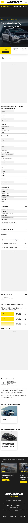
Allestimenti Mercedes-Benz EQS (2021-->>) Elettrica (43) (11, 309)
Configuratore (16, 389)
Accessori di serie (7, 229)
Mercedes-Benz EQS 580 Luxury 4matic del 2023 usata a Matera (8, 444)
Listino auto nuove (17, 6)
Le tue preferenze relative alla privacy (9, 522)
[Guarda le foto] (14, 32)
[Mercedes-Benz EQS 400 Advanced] (25, 319)
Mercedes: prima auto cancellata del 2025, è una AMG (8, 475)
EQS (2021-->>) (16, 20)
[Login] (2, 2)
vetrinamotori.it (21, 516)
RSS (24, 503)
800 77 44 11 (9, 384)
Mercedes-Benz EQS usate (10, 243)
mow (15, 516)
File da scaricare (6, 294)
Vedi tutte (25, 451)
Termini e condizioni (17, 500)
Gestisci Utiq (18, 505)
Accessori (5, 390)
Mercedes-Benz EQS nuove (10, 247)
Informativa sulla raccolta (6, 520)
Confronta (6, 51)
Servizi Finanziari (19, 392)
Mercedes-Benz (6, 20)
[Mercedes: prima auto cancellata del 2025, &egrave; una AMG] (9, 468)
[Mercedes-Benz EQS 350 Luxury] (25, 314)
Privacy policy (8, 500)
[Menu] (25, 2)
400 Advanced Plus (5, 324)
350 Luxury (4, 314)
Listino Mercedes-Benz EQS (11, 395)
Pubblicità (16, 503)
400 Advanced (4, 319)
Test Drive (24, 389)
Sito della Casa (10, 392)
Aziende (4, 471)
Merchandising (13, 390)
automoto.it (5, 516)
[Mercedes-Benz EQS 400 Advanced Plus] (25, 324)
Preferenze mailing (14, 507)
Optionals (4, 234)
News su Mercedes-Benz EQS (7, 394)
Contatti (12, 505)
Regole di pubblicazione (7, 503)
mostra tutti (4, 328)
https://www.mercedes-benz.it (11, 385)
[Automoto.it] (14, 2)
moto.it (11, 516)
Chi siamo (7, 505)
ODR (20, 503)
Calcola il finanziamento (9, 240)
